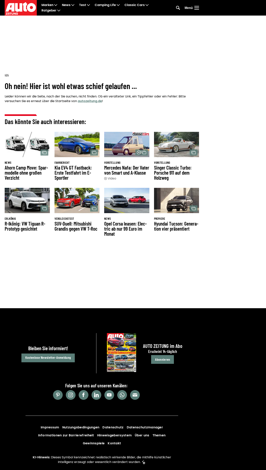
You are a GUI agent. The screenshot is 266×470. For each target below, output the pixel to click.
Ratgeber (48, 10)
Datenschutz (112, 427)
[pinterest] (58, 395)
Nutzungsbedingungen (81, 427)
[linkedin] (96, 395)
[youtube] (109, 395)
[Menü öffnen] (196, 7)
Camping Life (105, 5)
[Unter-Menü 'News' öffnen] (72, 5)
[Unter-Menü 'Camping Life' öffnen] (118, 5)
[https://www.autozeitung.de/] (21, 8)
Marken (47, 5)
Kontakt (114, 443)
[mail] (135, 395)
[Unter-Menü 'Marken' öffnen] (55, 5)
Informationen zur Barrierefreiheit (66, 435)
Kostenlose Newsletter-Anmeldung (48, 357)
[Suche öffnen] (178, 8)
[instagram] (71, 395)
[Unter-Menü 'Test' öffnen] (88, 5)
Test (82, 5)
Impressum (50, 427)
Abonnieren (162, 359)
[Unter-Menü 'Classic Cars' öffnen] (147, 5)
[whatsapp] (122, 395)
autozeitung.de (90, 101)
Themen (159, 435)
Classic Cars (134, 5)
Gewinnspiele (94, 443)
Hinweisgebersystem (114, 435)
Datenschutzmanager (145, 427)
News (66, 5)
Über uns (142, 435)
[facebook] (83, 395)
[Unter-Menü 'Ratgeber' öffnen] (58, 10)
